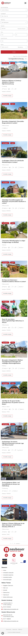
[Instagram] (21, 555)
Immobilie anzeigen (7, 95)
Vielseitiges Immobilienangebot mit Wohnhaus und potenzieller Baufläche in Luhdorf (14, 201)
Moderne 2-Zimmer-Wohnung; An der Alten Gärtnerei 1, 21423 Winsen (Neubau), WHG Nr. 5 (13, 525)
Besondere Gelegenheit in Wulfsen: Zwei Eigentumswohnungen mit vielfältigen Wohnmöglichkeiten (12, 361)
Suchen (14, 52)
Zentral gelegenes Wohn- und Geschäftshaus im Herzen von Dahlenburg (11, 484)
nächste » (18, 543)
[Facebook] (6, 555)
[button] (25, 3)
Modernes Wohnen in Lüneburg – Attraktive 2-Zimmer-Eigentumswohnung (12, 82)
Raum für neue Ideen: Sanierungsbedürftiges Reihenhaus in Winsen (13, 321)
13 (14, 543)
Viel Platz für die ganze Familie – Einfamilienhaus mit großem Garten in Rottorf (13, 402)
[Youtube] (14, 555)
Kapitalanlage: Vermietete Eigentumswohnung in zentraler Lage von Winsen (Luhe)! (13, 443)
